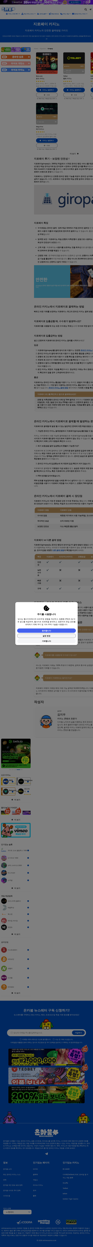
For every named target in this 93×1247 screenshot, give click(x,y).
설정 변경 (46, 636)
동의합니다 (46, 630)
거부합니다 (46, 641)
